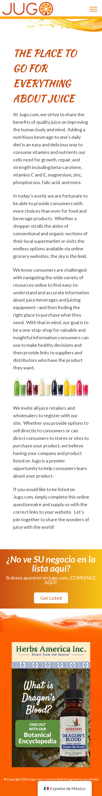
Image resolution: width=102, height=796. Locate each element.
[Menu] (93, 9)
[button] (51, 597)
